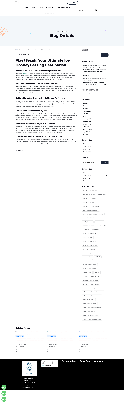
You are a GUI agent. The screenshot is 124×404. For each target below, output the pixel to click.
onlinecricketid (99, 292)
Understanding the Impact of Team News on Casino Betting (60, 339)
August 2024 (86, 132)
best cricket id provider (89, 198)
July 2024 (85, 134)
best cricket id (102, 194)
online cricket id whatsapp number (92, 307)
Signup (41, 7)
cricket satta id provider (89, 268)
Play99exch (26, 73)
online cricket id (87, 292)
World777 (85, 323)
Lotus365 (85, 284)
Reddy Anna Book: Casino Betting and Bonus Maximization (93, 339)
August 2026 (86, 103)
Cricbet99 (86, 229)
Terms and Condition (64, 7)
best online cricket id (88, 218)
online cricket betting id (89, 288)
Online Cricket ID (49, 13)
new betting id (95, 284)
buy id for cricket (101, 225)
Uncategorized (87, 151)
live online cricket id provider (90, 280)
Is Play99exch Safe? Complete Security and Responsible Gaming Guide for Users (94, 70)
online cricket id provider (89, 303)
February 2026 (87, 111)
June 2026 (85, 108)
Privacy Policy (50, 7)
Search (85, 50)
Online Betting (87, 144)
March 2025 (86, 116)
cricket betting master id (90, 249)
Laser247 (85, 276)
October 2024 (86, 126)
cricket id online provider (89, 264)
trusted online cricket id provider (92, 319)
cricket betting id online (89, 241)
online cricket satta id (89, 311)
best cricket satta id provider (91, 206)
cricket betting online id (89, 253)
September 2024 (87, 129)
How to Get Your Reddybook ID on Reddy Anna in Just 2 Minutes (95, 79)
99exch (85, 190)
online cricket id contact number (91, 295)
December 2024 (87, 121)
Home (26, 7)
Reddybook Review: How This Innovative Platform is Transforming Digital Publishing (94, 83)
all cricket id (93, 190)
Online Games (86, 149)
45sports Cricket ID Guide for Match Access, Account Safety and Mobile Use (95, 66)
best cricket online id (88, 202)
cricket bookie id (87, 257)
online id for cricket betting (90, 315)
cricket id (97, 257)
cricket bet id (95, 229)
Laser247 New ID (95, 276)
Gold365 (97, 272)
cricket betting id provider (90, 245)
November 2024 (87, 124)
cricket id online (87, 260)
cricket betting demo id (89, 233)
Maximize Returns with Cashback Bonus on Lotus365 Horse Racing (30, 339)
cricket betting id (87, 237)
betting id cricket (87, 222)
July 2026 (85, 106)
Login (33, 7)
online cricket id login (88, 299)
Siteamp (98, 361)
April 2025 (85, 113)
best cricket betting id (89, 194)
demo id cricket (87, 272)
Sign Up (72, 2)
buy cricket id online (88, 225)
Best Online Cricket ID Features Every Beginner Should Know (95, 74)
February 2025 (87, 119)
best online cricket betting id (91, 210)
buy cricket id (99, 222)
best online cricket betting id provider (93, 214)
